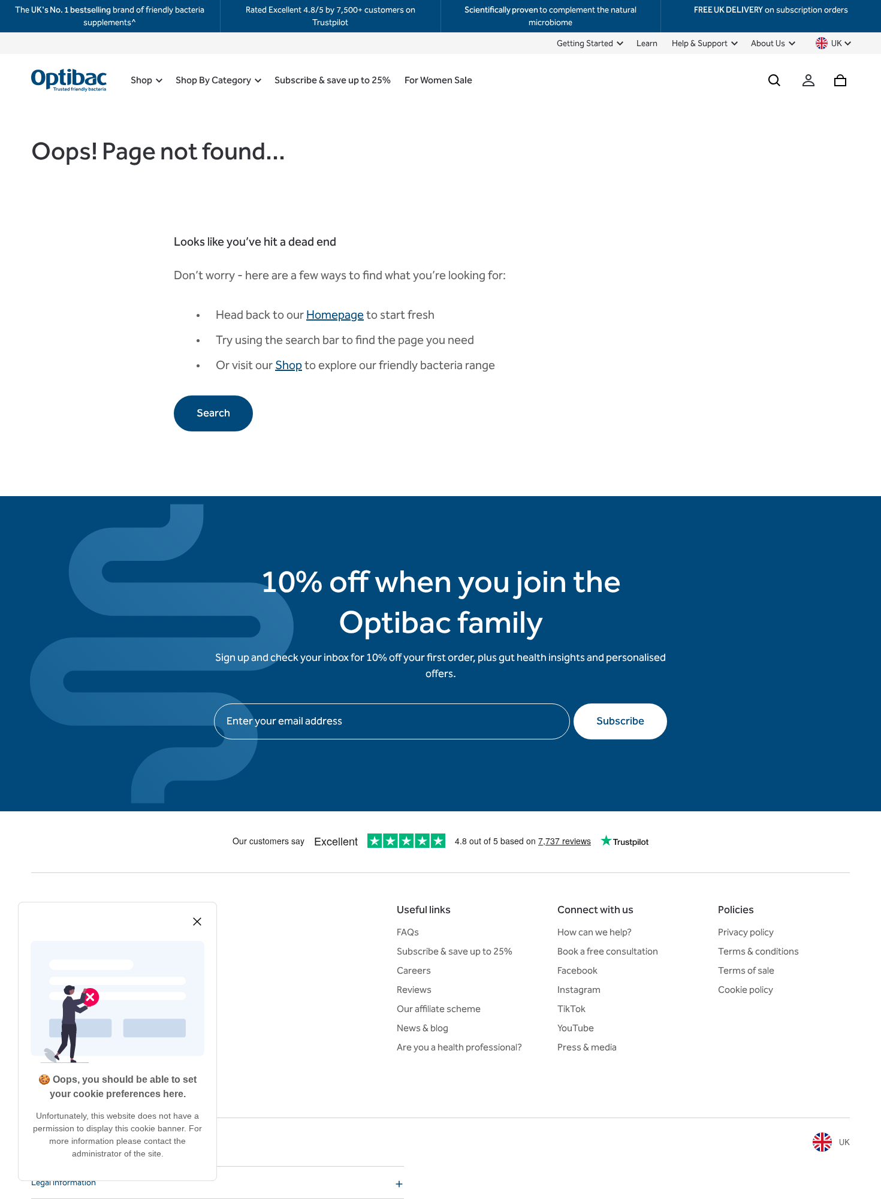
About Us (768, 43)
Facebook (577, 970)
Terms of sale (746, 970)
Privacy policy (746, 932)
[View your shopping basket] (840, 80)
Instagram (579, 989)
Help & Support (700, 43)
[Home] (69, 80)
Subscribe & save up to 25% (332, 80)
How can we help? (594, 932)
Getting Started (585, 43)
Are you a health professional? (459, 1047)
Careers (414, 970)
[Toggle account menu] (808, 80)
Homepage (335, 314)
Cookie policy (745, 989)
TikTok (571, 1008)
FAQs (408, 932)
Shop (141, 80)
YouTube (575, 1028)
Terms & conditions (758, 951)
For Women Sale (438, 80)
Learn (646, 43)
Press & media (587, 1047)
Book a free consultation (607, 951)
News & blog (422, 1028)
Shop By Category (213, 80)
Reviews (414, 989)
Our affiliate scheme (439, 1008)
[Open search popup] (774, 80)
